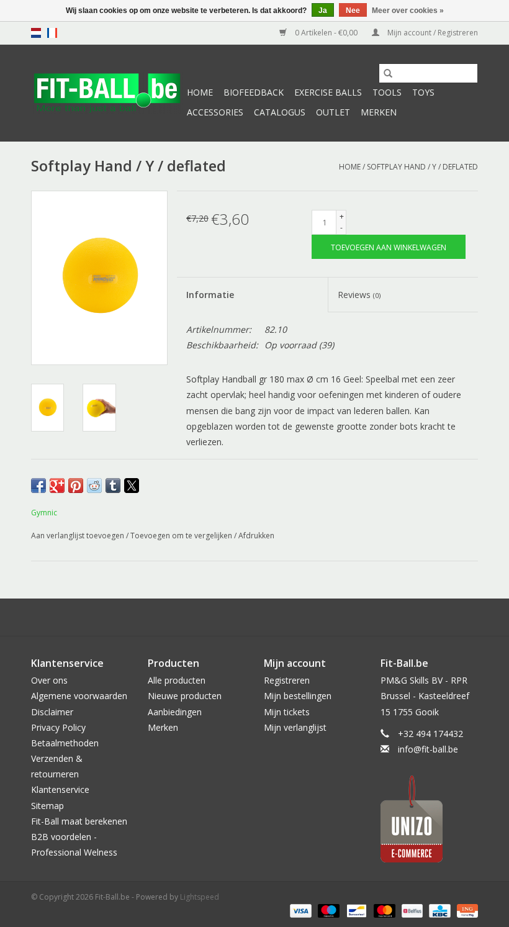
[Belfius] (411, 910)
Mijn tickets (287, 712)
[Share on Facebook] (38, 485)
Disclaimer (52, 712)
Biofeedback (253, 92)
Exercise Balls (328, 92)
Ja (322, 10)
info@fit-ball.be (428, 749)
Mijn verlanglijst (295, 727)
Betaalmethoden (65, 743)
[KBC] (438, 910)
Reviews (359, 295)
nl (36, 33)
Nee (353, 10)
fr (52, 33)
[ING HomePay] (465, 910)
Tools (387, 92)
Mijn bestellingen (297, 696)
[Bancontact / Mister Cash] (355, 910)
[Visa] (299, 910)
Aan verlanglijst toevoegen (78, 535)
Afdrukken (256, 535)
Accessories (215, 112)
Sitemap (47, 806)
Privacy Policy (58, 727)
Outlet (333, 112)
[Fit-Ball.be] (107, 93)
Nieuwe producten (185, 696)
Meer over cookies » (408, 10)
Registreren (287, 680)
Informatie (210, 295)
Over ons (49, 680)
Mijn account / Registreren (431, 32)
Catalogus (279, 112)
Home (200, 92)
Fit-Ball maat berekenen (79, 821)
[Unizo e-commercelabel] (430, 819)
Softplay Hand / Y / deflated (422, 166)
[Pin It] (75, 485)
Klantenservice (60, 789)
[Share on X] (131, 485)
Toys (423, 92)
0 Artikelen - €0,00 (326, 32)
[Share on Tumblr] (113, 485)
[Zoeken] (388, 73)
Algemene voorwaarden (79, 696)
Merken (379, 112)
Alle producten (176, 680)
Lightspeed (199, 897)
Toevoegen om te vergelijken (182, 535)
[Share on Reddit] (94, 485)
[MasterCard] (383, 910)
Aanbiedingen (175, 712)
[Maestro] (327, 910)
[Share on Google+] (57, 485)
